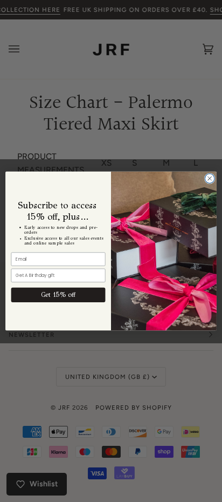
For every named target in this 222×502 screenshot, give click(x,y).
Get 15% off (58, 295)
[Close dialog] (209, 179)
